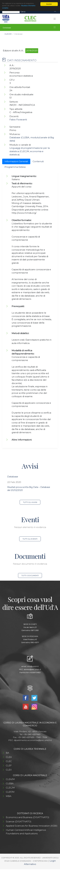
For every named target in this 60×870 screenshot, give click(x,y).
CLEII (9, 769)
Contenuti (38, 161)
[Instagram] (34, 706)
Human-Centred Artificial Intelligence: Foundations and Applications (26, 832)
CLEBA (10, 783)
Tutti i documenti (30, 575)
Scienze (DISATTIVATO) (18, 821)
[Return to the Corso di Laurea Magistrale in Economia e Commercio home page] (29, 19)
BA (7, 752)
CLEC (9, 761)
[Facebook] (26, 697)
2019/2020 (31, 50)
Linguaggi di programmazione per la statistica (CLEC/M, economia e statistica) (29, 151)
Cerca (23, 12)
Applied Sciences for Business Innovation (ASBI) (31, 825)
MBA (8, 796)
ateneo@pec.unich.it (32, 669)
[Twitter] (34, 697)
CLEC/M (8, 34)
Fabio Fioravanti (18, 119)
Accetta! (49, 4)
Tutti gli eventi (30, 539)
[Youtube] (26, 706)
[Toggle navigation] (55, 11)
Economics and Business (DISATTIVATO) (27, 817)
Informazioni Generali (16, 161)
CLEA (9, 757)
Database (12, 476)
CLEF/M (10, 792)
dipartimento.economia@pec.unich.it (33, 740)
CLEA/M (10, 779)
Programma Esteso (15, 167)
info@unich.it (33, 666)
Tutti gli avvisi (30, 502)
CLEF (9, 765)
